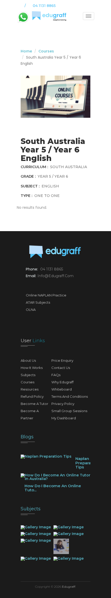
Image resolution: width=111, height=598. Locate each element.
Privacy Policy (62, 404)
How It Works (32, 368)
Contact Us (60, 368)
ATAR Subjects (38, 302)
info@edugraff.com (55, 276)
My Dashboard (63, 418)
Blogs (27, 437)
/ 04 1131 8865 (39, 5)
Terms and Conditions (69, 396)
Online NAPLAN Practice (46, 295)
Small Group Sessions (69, 411)
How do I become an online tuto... (53, 488)
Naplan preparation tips (87, 462)
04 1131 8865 (51, 269)
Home (26, 51)
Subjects (28, 375)
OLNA (31, 309)
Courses (46, 51)
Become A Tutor (34, 404)
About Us (28, 360)
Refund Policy (32, 396)
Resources (29, 389)
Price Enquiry (62, 360)
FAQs (55, 375)
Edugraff (68, 586)
